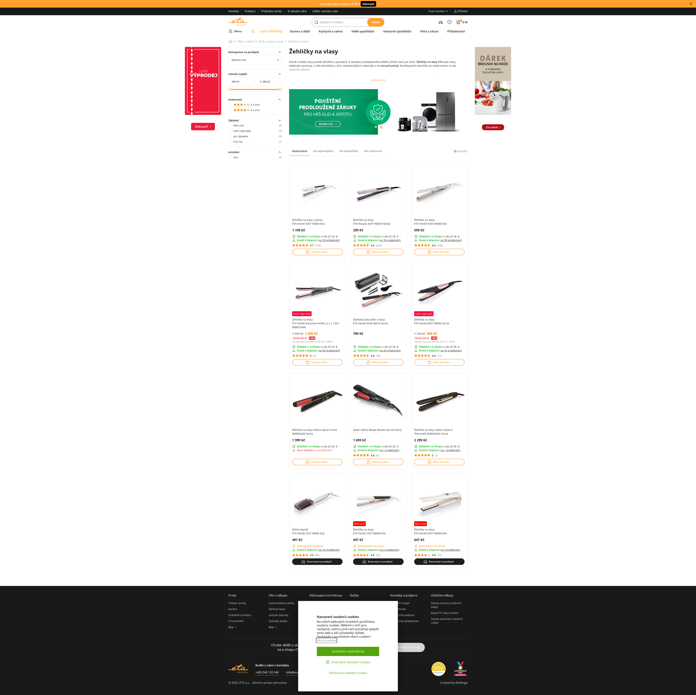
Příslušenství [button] (456, 31)
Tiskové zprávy (237, 603)
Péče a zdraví (246, 41)
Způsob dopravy (278, 615)
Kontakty (233, 11)
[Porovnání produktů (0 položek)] (441, 22)
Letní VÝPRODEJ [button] (271, 31)
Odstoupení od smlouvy (325, 595)
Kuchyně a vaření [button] (331, 31)
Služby (354, 595)
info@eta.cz (294, 672)
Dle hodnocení (373, 151)
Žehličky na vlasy (298, 41)
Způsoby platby (278, 621)
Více (230, 627)
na (329, 240)
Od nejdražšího (348, 151)
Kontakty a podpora (403, 595)
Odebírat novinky (408, 647)
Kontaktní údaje (399, 603)
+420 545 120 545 (267, 672)
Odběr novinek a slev (325, 11)
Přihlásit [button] (463, 11)
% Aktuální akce (297, 11)
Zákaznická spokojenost (404, 621)
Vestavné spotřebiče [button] (397, 31)
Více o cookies (326, 640)
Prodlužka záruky (271, 11)
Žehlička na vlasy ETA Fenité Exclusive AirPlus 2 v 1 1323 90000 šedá (315, 323)
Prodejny (250, 11)
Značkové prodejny (239, 615)
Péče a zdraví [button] (429, 31)
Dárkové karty (277, 609)
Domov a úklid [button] (300, 31)
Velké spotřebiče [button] (362, 31)
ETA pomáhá (236, 621)
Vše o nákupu (278, 595)
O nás (232, 595)
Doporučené (299, 151)
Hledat (376, 22)
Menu (238, 31)
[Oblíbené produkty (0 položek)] (449, 22)
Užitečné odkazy (442, 595)
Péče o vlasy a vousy (271, 41)
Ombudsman (398, 609)
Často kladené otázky (281, 603)
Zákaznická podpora (402, 615)
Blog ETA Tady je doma (444, 613)
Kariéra (232, 609)
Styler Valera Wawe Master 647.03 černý (377, 430)
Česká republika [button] (436, 11)
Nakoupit (368, 4)
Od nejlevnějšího (323, 151)
